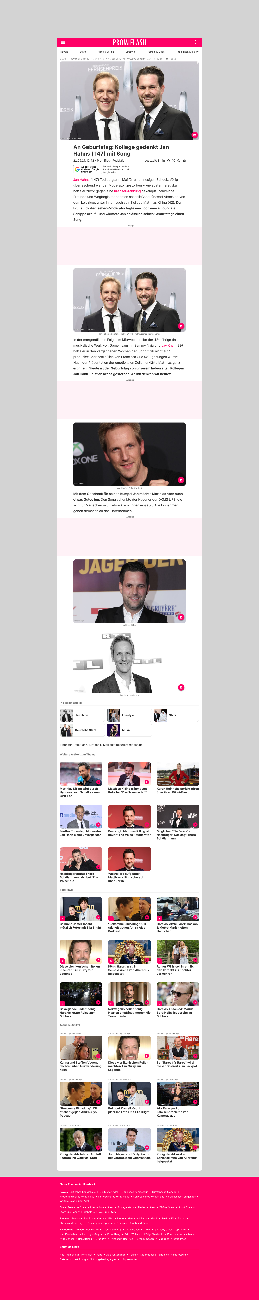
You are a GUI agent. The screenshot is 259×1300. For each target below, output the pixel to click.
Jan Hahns (81, 180)
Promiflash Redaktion (111, 160)
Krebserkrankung (127, 191)
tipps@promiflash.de (128, 745)
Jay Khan (168, 345)
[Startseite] (129, 42)
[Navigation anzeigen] (63, 42)
